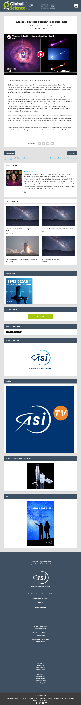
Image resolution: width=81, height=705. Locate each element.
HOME (7, 698)
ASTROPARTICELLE (69, 698)
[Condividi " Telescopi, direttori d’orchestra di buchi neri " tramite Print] (52, 143)
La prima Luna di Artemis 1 (51, 259)
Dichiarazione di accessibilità (40, 598)
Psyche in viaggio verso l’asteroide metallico (21, 259)
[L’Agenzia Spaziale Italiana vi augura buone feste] (22, 216)
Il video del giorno (51, 26)
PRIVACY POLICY (44, 700)
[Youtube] (46, 703)
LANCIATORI (23, 698)
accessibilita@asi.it (40, 607)
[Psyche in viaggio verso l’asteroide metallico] (22, 246)
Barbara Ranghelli (37, 26)
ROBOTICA (35, 700)
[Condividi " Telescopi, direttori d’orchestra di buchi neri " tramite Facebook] (39, 143)
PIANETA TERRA (43, 698)
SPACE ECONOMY (14, 698)
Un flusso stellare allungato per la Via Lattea (57, 229)
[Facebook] (36, 703)
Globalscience (43, 695)
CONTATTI (40, 603)
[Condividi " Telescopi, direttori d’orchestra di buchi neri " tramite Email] (48, 143)
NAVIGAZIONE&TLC (58, 698)
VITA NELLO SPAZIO (33, 698)
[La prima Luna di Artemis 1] (58, 246)
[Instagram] (43, 703)
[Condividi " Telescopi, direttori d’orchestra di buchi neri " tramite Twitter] (44, 143)
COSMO (50, 698)
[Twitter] (40, 703)
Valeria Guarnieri (40, 642)
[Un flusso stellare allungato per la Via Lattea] (58, 216)
